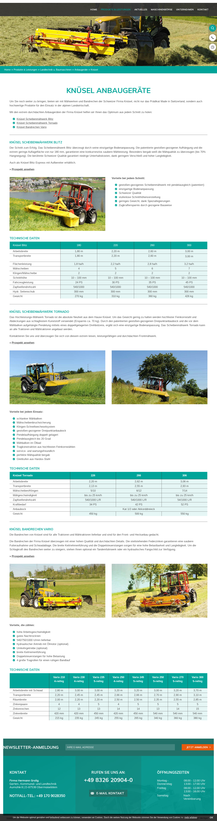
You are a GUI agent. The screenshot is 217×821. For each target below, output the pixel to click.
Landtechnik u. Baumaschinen (55, 69)
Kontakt (203, 9)
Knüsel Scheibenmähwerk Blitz (35, 119)
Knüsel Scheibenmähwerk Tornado (37, 122)
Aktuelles (143, 9)
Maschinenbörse (163, 9)
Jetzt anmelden (197, 747)
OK (211, 817)
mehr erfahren (190, 817)
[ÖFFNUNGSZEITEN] (212, 47)
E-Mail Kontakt (110, 793)
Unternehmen (186, 9)
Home (97, 9)
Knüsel (94, 69)
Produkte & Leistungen (118, 9)
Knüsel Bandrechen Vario (32, 127)
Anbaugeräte (81, 69)
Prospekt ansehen (23, 169)
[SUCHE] (212, 28)
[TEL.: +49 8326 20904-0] (212, 37)
